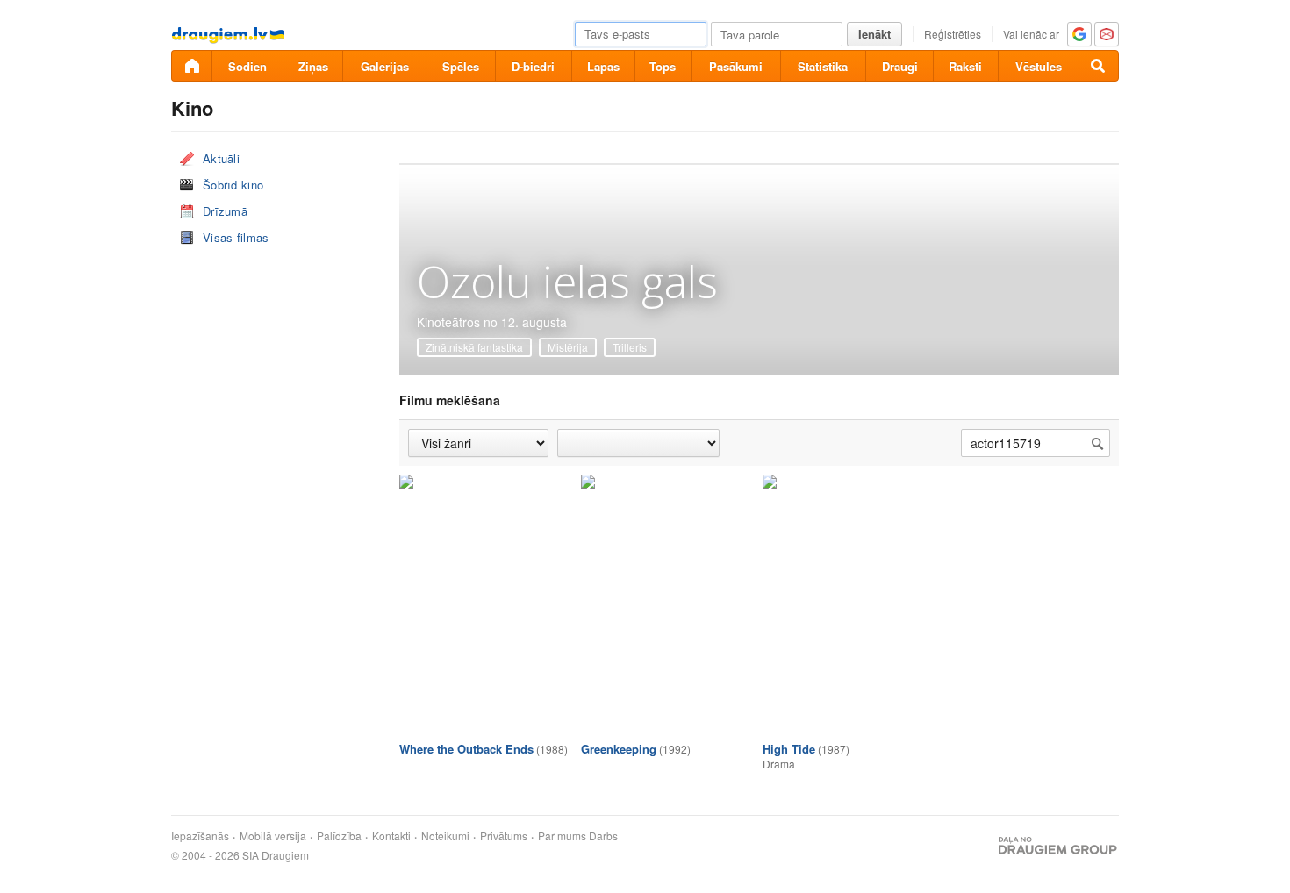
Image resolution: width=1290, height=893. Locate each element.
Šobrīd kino (233, 184)
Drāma (779, 763)
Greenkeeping (618, 748)
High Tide (789, 748)
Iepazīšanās (200, 836)
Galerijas (385, 66)
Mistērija (568, 346)
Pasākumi (736, 66)
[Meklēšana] (1099, 66)
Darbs (603, 836)
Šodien (247, 66)
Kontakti (391, 836)
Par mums (562, 836)
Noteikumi (445, 836)
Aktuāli (221, 158)
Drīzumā (225, 211)
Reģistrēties (952, 33)
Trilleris (630, 346)
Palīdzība (339, 836)
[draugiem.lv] (191, 66)
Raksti (965, 66)
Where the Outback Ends (466, 748)
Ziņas (313, 66)
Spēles (460, 66)
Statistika (823, 66)
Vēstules (1038, 66)
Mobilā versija (273, 836)
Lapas (603, 66)
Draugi (900, 66)
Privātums (503, 836)
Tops (662, 66)
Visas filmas (236, 237)
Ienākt (874, 33)
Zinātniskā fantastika (474, 346)
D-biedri (533, 66)
